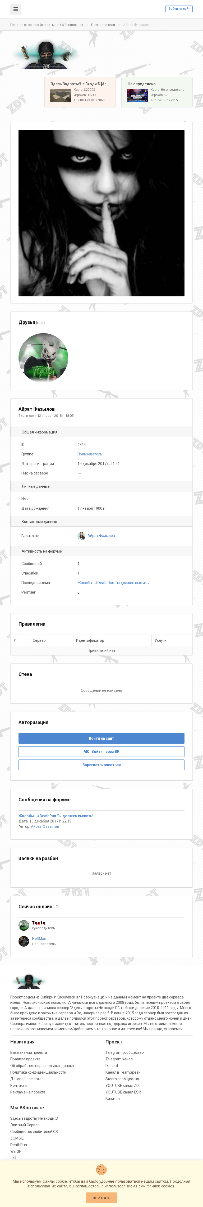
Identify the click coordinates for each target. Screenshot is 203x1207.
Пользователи (103, 25)
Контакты (18, 1085)
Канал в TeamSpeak (122, 1072)
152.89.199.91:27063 (89, 100)
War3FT (16, 1151)
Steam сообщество (122, 1079)
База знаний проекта (28, 1052)
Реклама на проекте (27, 1092)
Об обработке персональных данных (42, 1066)
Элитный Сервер (25, 1125)
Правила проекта (25, 1059)
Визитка (112, 1099)
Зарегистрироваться (101, 765)
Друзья (32, 322)
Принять (101, 1197)
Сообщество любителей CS (34, 1131)
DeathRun (18, 1145)
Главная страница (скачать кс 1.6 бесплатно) (46, 25)
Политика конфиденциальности (38, 1072)
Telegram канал (119, 1059)
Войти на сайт (179, 9)
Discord (111, 1066)
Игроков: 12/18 (85, 95)
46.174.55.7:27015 (164, 100)
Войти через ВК (104, 751)
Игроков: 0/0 (160, 95)
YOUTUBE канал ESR (123, 1092)
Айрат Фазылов (45, 826)
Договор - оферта (25, 1079)
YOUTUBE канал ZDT (123, 1085)
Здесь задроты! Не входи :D (34, 1118)
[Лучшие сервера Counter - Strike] (46, 54)
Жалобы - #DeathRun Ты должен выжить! (113, 583)
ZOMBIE (17, 1138)
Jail (13, 1158)
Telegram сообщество (124, 1052)
